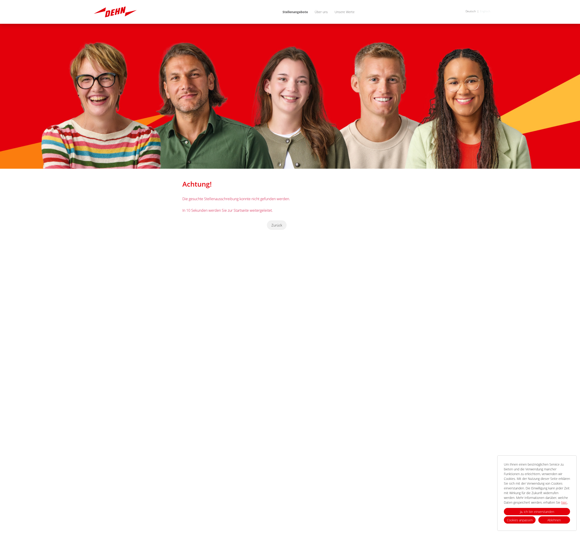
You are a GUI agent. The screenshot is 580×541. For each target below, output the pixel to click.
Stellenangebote (295, 12)
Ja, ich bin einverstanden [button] (537, 512)
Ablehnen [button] (554, 520)
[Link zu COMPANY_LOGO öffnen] (115, 12)
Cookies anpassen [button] (520, 520)
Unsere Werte (345, 12)
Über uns (321, 12)
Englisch (485, 11)
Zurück (276, 225)
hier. (564, 502)
